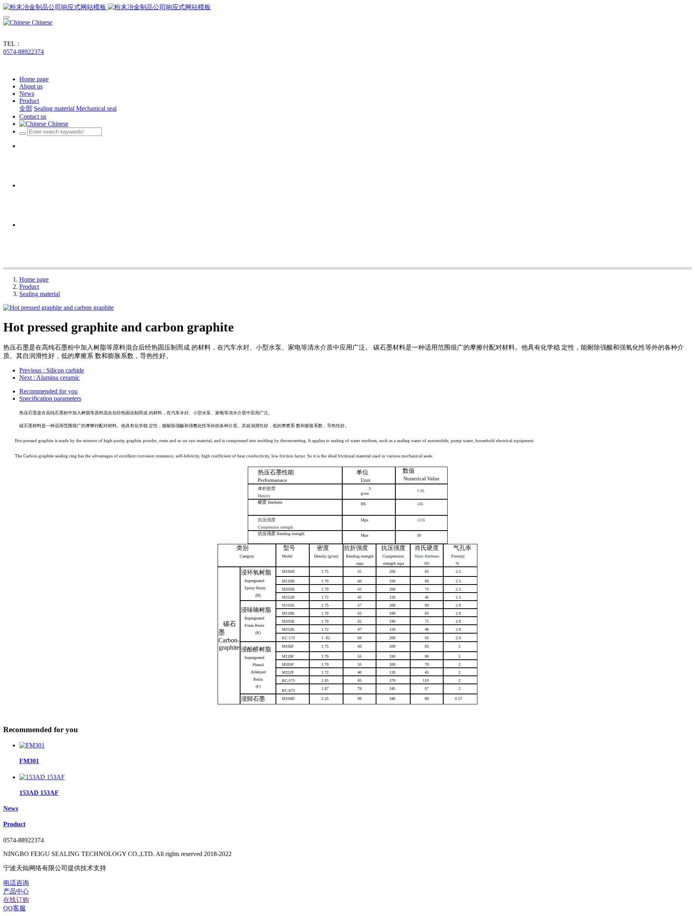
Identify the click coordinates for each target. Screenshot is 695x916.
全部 (25, 108)
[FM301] (32, 745)
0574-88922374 (23, 51)
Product (29, 286)
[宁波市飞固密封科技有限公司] (347, 7)
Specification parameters (50, 398)
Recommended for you (48, 391)
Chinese (41, 22)
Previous (51, 370)
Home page (34, 79)
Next (49, 377)
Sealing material (39, 293)
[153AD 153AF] (42, 777)
